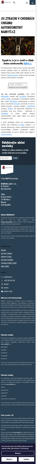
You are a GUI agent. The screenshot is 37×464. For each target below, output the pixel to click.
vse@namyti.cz (8, 277)
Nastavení (18, 453)
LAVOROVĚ (31, 106)
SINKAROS (4, 113)
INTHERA (22, 96)
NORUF (10, 109)
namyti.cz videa (8, 291)
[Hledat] (14, 2)
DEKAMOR (13, 101)
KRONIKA (3, 250)
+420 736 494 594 (9, 281)
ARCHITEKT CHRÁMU (6, 254)
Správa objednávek (7, 214)
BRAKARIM (5, 96)
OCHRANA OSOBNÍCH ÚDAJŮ (9, 263)
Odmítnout (9, 459)
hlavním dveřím (13, 75)
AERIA (8, 99)
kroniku (21, 125)
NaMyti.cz (27, 63)
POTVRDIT (15, 158)
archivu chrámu (6, 134)
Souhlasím (26, 459)
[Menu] (33, 3)
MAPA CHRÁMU (5, 267)
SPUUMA (17, 104)
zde (27, 448)
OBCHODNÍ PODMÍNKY (7, 260)
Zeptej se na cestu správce (17, 87)
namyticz (6, 284)
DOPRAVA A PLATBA (6, 257)
